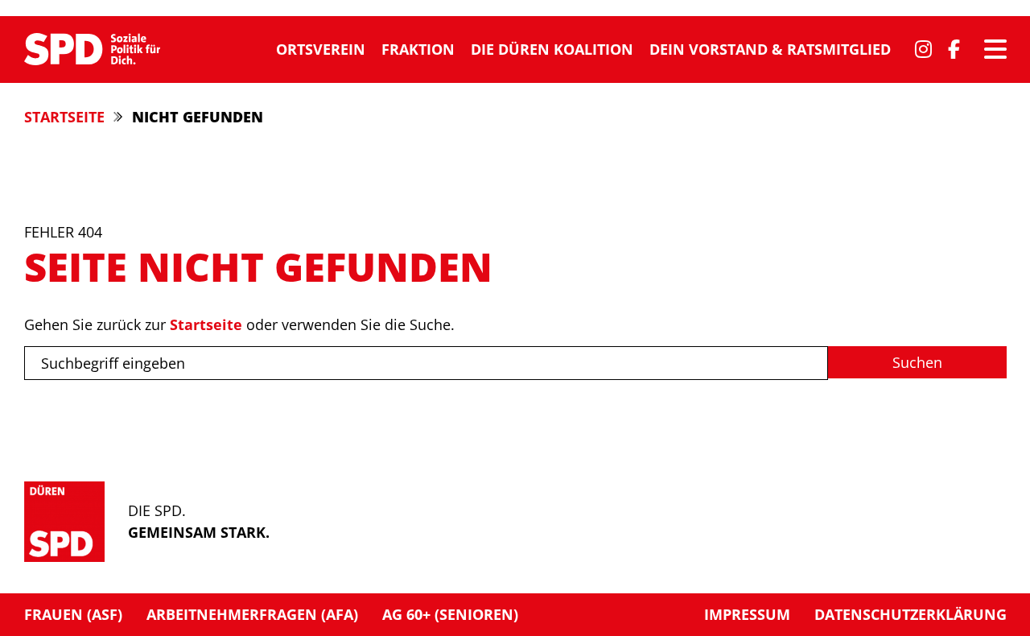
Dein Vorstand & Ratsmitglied (770, 49)
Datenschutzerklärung (910, 614)
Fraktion (418, 49)
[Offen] (995, 49)
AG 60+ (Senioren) (450, 614)
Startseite (64, 116)
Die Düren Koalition (552, 49)
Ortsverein (320, 49)
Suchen (917, 362)
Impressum (747, 614)
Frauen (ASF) (73, 614)
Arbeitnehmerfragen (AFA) (252, 614)
